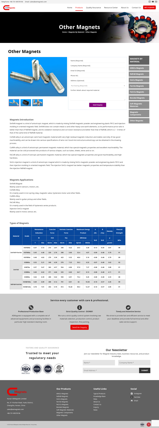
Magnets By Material (76, 32)
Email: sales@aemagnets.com (36, 2)
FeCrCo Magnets (137, 92)
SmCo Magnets (136, 80)
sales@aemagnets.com (15, 409)
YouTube (137, 397)
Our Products (63, 388)
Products (79, 7)
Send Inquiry (97, 105)
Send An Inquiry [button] (79, 327)
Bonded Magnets (137, 98)
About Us (125, 7)
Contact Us (136, 7)
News (95, 410)
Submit (144, 370)
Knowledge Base (99, 396)
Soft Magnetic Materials (136, 105)
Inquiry (96, 407)
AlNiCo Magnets (137, 68)
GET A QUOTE (149, 7)
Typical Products (99, 394)
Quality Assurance (93, 7)
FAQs (95, 399)
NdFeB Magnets (137, 74)
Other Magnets (91, 32)
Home (69, 7)
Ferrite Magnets (137, 86)
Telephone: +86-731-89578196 (12, 2)
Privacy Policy (34, 424)
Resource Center (111, 7)
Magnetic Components (135, 113)
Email (136, 401)
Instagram (138, 393)
